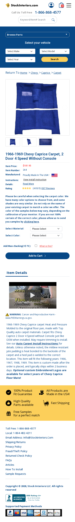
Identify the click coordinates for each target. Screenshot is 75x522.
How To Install (14, 469)
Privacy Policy (13, 446)
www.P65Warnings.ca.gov (18, 317)
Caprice (46, 72)
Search (55, 59)
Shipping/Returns (15, 442)
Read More (28, 184)
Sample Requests (15, 474)
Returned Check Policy (18, 455)
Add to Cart (36, 255)
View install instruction (34, 179)
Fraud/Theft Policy (16, 451)
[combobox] (37, 34)
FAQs (8, 460)
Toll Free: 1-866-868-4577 (20, 428)
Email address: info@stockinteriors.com (29, 437)
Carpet (57, 72)
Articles (9, 464)
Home (23, 72)
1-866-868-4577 (48, 12)
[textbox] (37, 34)
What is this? (46, 246)
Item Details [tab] (17, 272)
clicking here (31, 221)
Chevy (35, 72)
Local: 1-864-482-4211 (18, 433)
